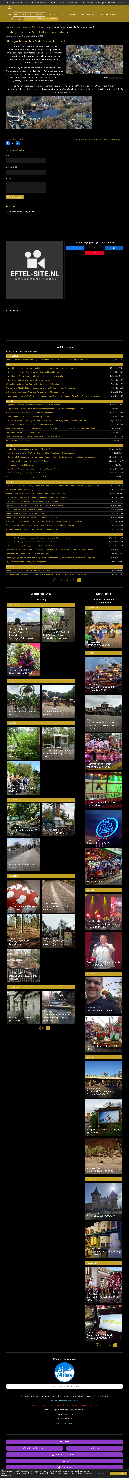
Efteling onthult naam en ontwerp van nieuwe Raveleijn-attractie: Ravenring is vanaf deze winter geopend (50, 457)
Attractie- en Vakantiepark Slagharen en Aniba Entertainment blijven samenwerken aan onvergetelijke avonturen (53, 486)
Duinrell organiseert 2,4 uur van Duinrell (23, 432)
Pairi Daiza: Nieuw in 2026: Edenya (20, 465)
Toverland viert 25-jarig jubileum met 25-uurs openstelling (30, 542)
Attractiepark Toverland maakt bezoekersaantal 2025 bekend (32, 501)
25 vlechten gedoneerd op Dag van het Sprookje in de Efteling (32, 384)
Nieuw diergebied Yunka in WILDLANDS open (25, 513)
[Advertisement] (64, 325)
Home (8, 27)
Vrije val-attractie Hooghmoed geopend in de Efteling (29, 477)
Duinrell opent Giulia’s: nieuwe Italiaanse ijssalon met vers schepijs (34, 376)
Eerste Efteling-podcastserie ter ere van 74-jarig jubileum (30, 449)
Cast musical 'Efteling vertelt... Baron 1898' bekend (27, 461)
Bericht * (9, 179)
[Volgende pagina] (79, 580)
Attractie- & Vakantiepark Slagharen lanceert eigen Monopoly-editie (35, 392)
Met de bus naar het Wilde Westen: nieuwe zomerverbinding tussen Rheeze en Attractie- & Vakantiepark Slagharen (54, 396)
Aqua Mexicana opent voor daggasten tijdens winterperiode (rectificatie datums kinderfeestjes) (46, 574)
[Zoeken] (18, 19)
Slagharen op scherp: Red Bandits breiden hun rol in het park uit (33, 405)
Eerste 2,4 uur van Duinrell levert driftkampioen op (27, 417)
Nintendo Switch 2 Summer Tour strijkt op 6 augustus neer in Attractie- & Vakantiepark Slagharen (47, 360)
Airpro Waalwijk (116, 78)
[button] (90, 97)
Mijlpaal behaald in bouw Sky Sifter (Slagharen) (26, 562)
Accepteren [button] (118, 1473)
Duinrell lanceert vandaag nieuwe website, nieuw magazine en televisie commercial (41, 368)
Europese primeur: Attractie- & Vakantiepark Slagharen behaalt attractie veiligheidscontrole (45, 409)
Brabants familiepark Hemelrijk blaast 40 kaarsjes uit (28, 473)
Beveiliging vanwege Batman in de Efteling (24, 509)
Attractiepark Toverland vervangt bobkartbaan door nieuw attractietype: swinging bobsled (44, 521)
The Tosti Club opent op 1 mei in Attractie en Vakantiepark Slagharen (35, 505)
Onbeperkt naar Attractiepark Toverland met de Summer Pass (32, 413)
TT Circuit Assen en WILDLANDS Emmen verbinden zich (29, 424)
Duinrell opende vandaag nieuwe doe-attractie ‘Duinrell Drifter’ (32, 469)
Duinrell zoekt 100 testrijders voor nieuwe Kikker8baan (28, 554)
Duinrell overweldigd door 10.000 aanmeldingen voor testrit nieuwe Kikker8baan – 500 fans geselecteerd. (49, 550)
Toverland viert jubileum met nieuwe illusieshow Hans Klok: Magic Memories (38, 538)
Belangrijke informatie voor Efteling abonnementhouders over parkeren (36, 497)
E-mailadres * (12, 167)
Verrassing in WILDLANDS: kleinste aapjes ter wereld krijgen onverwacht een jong (40, 388)
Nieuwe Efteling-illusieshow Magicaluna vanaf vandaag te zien (32, 517)
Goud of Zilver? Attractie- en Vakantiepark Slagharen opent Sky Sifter (35, 493)
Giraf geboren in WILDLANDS (18, 440)
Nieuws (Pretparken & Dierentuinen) (29, 27)
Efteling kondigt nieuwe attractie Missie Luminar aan (28, 380)
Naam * (9, 155)
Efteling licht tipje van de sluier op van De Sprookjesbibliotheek (33, 372)
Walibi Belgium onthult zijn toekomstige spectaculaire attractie (33, 436)
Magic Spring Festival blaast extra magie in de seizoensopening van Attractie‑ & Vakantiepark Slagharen (50, 558)
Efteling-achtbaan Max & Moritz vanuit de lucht (71, 27)
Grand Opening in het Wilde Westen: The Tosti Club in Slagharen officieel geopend (40, 453)
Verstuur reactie (14, 197)
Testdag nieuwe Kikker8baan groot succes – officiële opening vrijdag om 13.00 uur (40, 525)
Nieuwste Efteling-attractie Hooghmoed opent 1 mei (28, 570)
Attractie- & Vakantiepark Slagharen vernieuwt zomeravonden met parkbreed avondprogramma (46, 421)
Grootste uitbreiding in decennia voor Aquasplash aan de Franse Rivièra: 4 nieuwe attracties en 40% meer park (53, 429)
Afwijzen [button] (101, 1473)
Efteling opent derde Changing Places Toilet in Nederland (30, 546)
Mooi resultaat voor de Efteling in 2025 (22, 490)
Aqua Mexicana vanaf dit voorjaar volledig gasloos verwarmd (32, 529)
